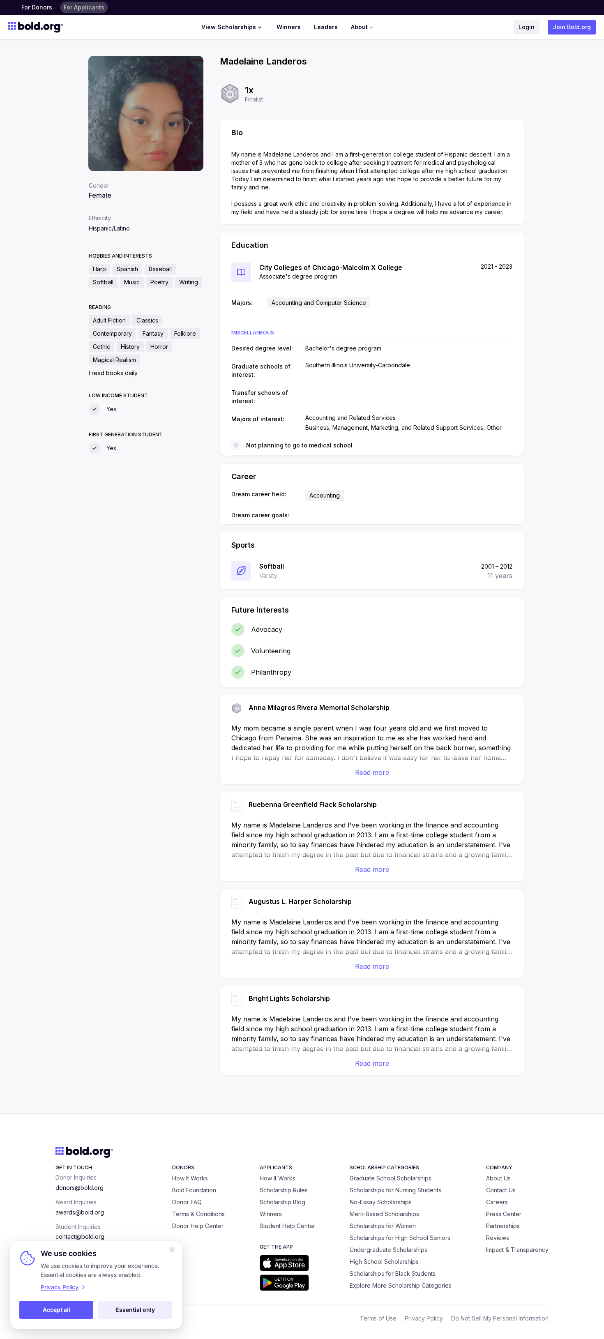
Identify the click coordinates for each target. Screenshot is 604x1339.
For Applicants (84, 7)
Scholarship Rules (284, 1190)
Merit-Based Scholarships (384, 1213)
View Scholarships (228, 26)
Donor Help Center (198, 1225)
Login (527, 26)
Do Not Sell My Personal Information (500, 1318)
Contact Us (501, 1190)
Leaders (326, 26)
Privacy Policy (424, 1318)
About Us (498, 1178)
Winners (289, 26)
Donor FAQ (187, 1201)
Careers (497, 1201)
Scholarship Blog (282, 1201)
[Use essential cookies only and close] (172, 1249)
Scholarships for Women (383, 1225)
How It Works (190, 1178)
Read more (372, 772)
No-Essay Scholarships (381, 1201)
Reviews (497, 1237)
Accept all (56, 1309)
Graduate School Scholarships (390, 1178)
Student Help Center (287, 1225)
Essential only (135, 1309)
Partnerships (503, 1225)
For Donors (36, 7)
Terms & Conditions (198, 1213)
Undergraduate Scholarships (388, 1249)
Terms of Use (378, 1318)
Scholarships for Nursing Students (395, 1190)
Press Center (503, 1213)
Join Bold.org (572, 26)
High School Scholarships (384, 1261)
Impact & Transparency (517, 1249)
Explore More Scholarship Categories (401, 1285)
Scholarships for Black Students (393, 1273)
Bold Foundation (194, 1190)
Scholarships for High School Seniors (400, 1237)
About (359, 26)
